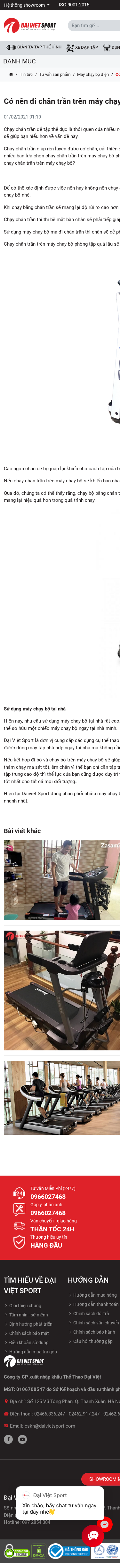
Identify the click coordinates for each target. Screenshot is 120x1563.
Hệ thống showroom (25, 5)
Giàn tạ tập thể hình (38, 47)
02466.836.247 (49, 1414)
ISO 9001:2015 (74, 5)
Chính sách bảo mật (28, 1333)
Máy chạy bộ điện (93, 74)
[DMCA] (39, 1551)
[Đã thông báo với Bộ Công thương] (69, 1551)
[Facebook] (8, 1439)
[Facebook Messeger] (105, 1524)
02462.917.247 (84, 1414)
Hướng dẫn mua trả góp (32, 1351)
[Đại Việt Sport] (30, 25)
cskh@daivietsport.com (50, 1426)
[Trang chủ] (11, 74)
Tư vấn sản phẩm (54, 74)
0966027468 (48, 1196)
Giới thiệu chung (24, 1305)
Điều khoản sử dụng (28, 1342)
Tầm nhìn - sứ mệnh (28, 1314)
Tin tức (26, 74)
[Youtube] (22, 1439)
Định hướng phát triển (30, 1324)
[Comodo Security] (17, 1551)
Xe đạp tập (86, 47)
